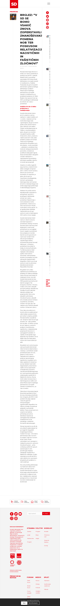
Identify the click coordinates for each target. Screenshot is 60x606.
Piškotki (46, 589)
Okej (24, 603)
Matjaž (37, 538)
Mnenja (37, 584)
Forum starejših (29, 592)
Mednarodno (30, 538)
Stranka (29, 531)
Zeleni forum (28, 597)
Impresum (46, 580)
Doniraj (46, 545)
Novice (30, 66)
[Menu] (48, 3)
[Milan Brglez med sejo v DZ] (13, 17)
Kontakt (46, 531)
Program (29, 542)
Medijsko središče (38, 592)
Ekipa (37, 535)
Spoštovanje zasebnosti (47, 585)
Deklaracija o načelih (14, 570)
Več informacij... (33, 603)
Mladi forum (28, 581)
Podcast (38, 587)
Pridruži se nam (46, 535)
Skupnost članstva (46, 541)
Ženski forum (28, 586)
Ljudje (28, 535)
